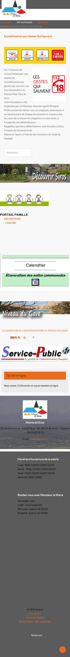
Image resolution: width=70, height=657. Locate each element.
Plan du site (35, 613)
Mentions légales (35, 617)
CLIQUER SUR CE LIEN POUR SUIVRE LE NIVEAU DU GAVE (35, 330)
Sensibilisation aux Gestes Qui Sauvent (28, 36)
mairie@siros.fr (39, 439)
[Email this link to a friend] (65, 42)
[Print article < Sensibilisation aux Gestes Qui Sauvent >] (61, 42)
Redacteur (36, 635)
